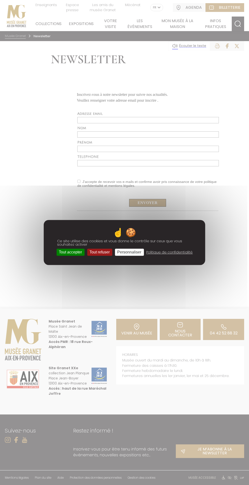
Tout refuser (99, 252)
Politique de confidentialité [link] (169, 252)
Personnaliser (129, 252)
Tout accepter (70, 252)
